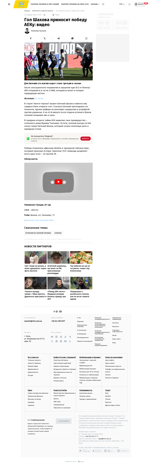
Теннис (107, 399)
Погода (30, 375)
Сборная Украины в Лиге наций (45, 4)
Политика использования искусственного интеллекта (100, 325)
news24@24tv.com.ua (33, 321)
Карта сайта (116, 339)
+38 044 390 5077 (58, 321)
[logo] (21, 4)
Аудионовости (33, 372)
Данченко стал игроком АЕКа (38, 220)
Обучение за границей (62, 408)
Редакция (80, 321)
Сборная (27, 11)
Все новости (33, 357)
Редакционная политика (82, 325)
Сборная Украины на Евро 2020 (75, 4)
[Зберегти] (86, 38)
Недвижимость (85, 390)
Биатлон (108, 402)
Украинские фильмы (35, 396)
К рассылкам (63, 421)
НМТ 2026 (57, 402)
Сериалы (31, 405)
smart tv (110, 451)
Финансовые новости (113, 366)
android (85, 451)
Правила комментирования (101, 344)
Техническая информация (116, 318)
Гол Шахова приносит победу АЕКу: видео (70, 11)
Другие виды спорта (112, 405)
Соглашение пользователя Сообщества (99, 339)
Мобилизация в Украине (90, 357)
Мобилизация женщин (87, 369)
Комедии (31, 402)
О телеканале (81, 330)
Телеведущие (81, 334)
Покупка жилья (85, 396)
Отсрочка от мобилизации (89, 375)
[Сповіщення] (129, 4)
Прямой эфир (33, 366)
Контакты (115, 323)
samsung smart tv (123, 451)
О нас (79, 318)
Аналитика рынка (85, 393)
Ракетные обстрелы (61, 360)
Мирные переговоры (61, 366)
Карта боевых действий (62, 363)
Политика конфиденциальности (102, 318)
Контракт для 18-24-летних (89, 372)
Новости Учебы (60, 390)
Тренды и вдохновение (87, 399)
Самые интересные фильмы (38, 393)
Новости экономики (113, 357)
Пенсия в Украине (112, 378)
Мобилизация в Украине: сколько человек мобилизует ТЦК (90, 380)
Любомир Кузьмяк (38, 31)
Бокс (107, 393)
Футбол (108, 396)
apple (97, 451)
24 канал (39, 98)
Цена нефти (109, 360)
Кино (30, 390)
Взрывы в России (60, 378)
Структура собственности (117, 331)
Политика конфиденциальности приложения (102, 332)
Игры (114, 342)
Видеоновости (33, 369)
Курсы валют (110, 363)
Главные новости (34, 360)
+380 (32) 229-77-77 (91, 436)
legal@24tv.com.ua (104, 439)
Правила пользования (84, 341)
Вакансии (115, 326)
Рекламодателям (83, 337)
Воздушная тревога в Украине (65, 369)
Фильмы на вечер (34, 399)
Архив (114, 335)
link (52, 337)
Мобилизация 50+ (85, 366)
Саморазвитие (59, 405)
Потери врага (59, 381)
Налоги (108, 375)
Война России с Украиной (65, 357)
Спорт (107, 390)
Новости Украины (34, 363)
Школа (56, 399)
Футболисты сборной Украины (43, 11)
